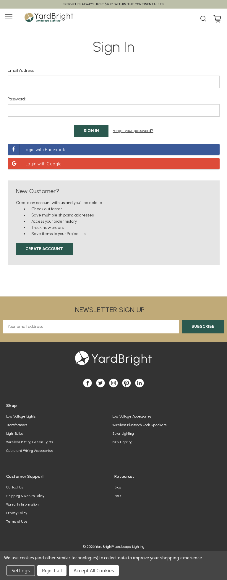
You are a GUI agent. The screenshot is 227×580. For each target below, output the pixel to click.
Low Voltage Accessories (131, 416)
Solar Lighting (123, 433)
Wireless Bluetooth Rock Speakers (139, 425)
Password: (17, 99)
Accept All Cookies (94, 570)
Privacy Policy (16, 513)
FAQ (117, 496)
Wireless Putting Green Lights (29, 442)
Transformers (16, 425)
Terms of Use (16, 521)
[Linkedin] (139, 383)
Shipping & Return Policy (25, 496)
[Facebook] (87, 383)
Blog (117, 487)
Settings (21, 570)
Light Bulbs (14, 433)
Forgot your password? (133, 130)
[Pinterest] (126, 383)
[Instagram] (113, 383)
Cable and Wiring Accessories (29, 451)
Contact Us (14, 487)
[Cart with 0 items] (216, 18)
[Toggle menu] (8, 17)
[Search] (203, 20)
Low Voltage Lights (20, 416)
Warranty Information (22, 504)
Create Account (44, 248)
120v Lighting (122, 442)
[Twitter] (100, 383)
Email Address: (21, 70)
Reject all (52, 570)
